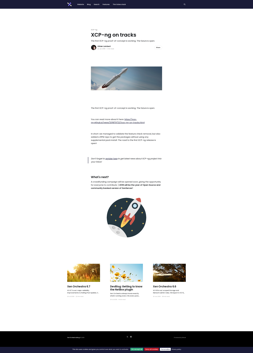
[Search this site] (184, 4)
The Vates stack (119, 4)
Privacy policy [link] (176, 349)
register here (111, 158)
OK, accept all (136, 349)
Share (158, 47)
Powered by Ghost (180, 337)
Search (96, 4)
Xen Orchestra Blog (73, 337)
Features (106, 4)
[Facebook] (131, 337)
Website (80, 4)
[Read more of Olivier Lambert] (93, 47)
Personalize (165, 349)
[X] (127, 337)
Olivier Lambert (104, 46)
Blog (89, 4)
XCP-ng (94, 30)
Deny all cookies (151, 349)
